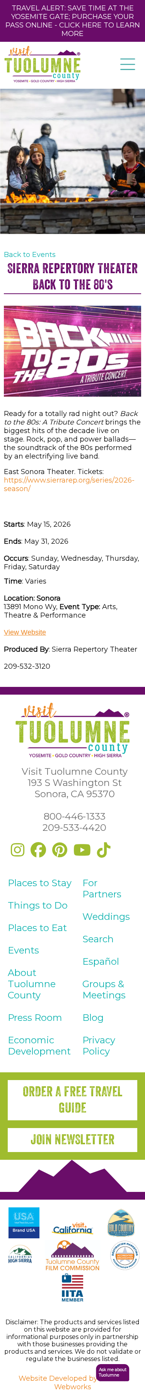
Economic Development (39, 1045)
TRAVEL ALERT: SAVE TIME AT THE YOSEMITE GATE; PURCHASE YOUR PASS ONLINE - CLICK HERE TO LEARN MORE (72, 21)
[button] (109, 1373)
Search (98, 939)
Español (100, 961)
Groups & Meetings (104, 989)
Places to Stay (40, 883)
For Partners (101, 888)
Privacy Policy (98, 1045)
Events (23, 950)
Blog (93, 1017)
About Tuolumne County (32, 984)
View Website (25, 632)
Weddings (106, 916)
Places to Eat (37, 927)
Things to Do (38, 905)
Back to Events (30, 254)
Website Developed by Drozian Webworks (73, 1382)
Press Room (35, 1017)
